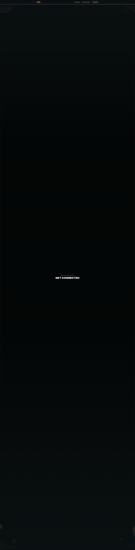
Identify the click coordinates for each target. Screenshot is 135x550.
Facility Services (77, 2)
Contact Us (95, 2)
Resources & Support (86, 2)
